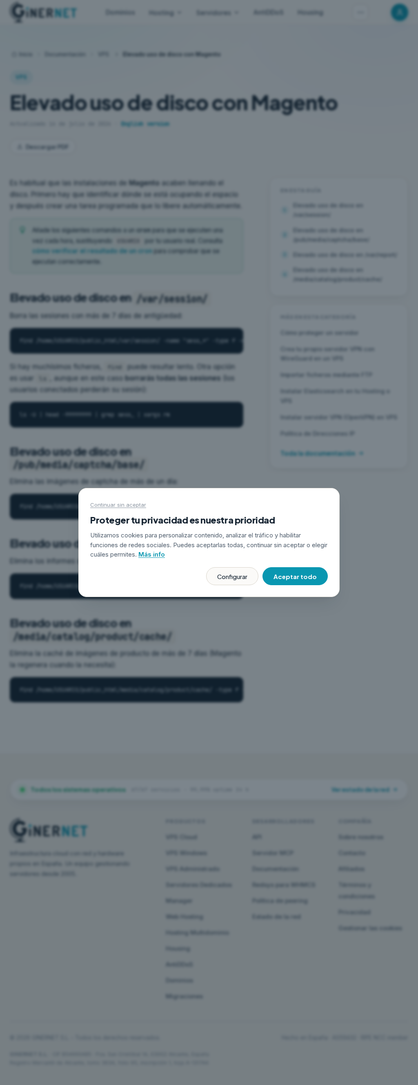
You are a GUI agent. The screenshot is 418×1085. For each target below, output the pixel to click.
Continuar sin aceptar (118, 504)
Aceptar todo (295, 576)
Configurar (232, 576)
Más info (151, 554)
